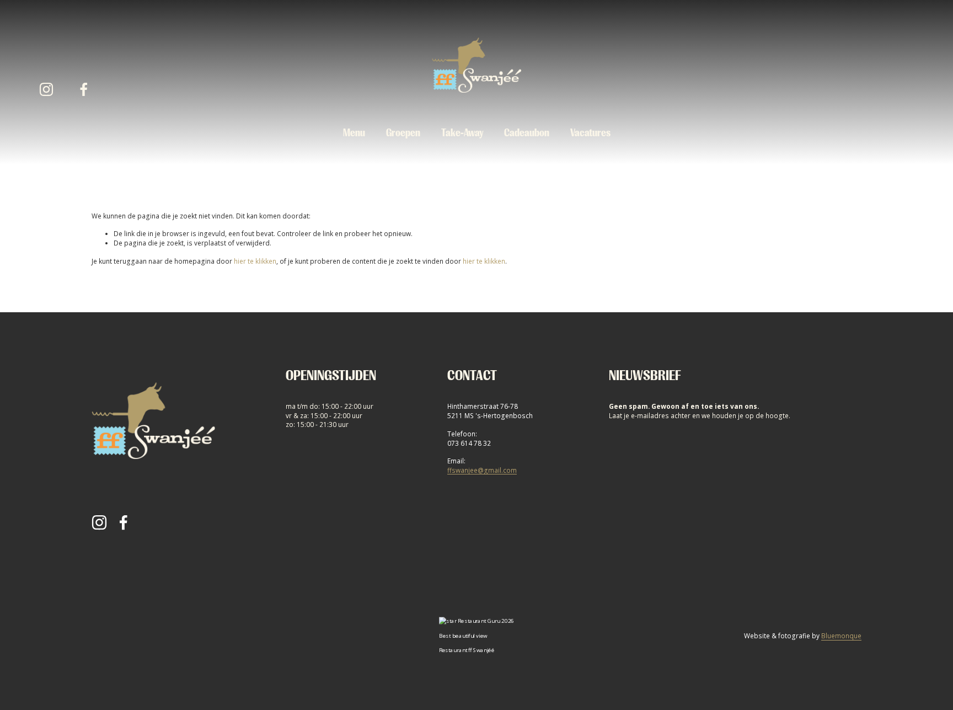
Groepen (403, 133)
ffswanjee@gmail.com (482, 470)
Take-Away (462, 133)
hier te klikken (255, 261)
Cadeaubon (526, 133)
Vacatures (590, 133)
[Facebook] (84, 89)
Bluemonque (841, 635)
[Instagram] (46, 89)
